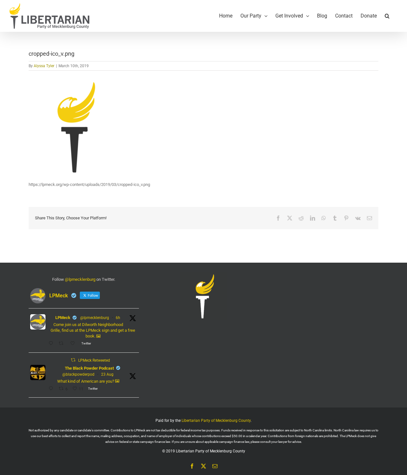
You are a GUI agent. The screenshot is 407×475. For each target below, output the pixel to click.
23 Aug (107, 374)
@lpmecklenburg (80, 279)
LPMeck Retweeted (94, 360)
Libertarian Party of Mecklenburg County (216, 420)
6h (118, 317)
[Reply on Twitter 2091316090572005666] (52, 389)
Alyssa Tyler (44, 66)
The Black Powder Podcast (89, 368)
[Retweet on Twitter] (73, 360)
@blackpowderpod (78, 374)
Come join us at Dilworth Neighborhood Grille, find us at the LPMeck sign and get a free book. (93, 330)
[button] (387, 16)
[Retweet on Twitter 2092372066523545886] (62, 344)
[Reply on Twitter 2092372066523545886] (52, 344)
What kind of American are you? (86, 381)
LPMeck (62, 317)
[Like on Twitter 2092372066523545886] (74, 344)
